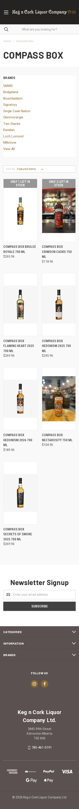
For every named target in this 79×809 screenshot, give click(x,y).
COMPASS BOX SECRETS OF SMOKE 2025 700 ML (17, 534)
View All (9, 149)
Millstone (9, 142)
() (73, 12)
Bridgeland (10, 92)
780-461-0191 (42, 747)
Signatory (10, 105)
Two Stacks (11, 124)
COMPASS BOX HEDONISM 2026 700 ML (17, 440)
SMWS (8, 86)
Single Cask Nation (16, 111)
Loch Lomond (13, 136)
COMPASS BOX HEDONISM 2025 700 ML (56, 346)
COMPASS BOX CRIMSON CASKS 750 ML (57, 252)
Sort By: (11, 169)
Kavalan (8, 130)
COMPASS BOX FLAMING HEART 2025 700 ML (18, 346)
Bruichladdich (12, 98)
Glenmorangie (13, 117)
